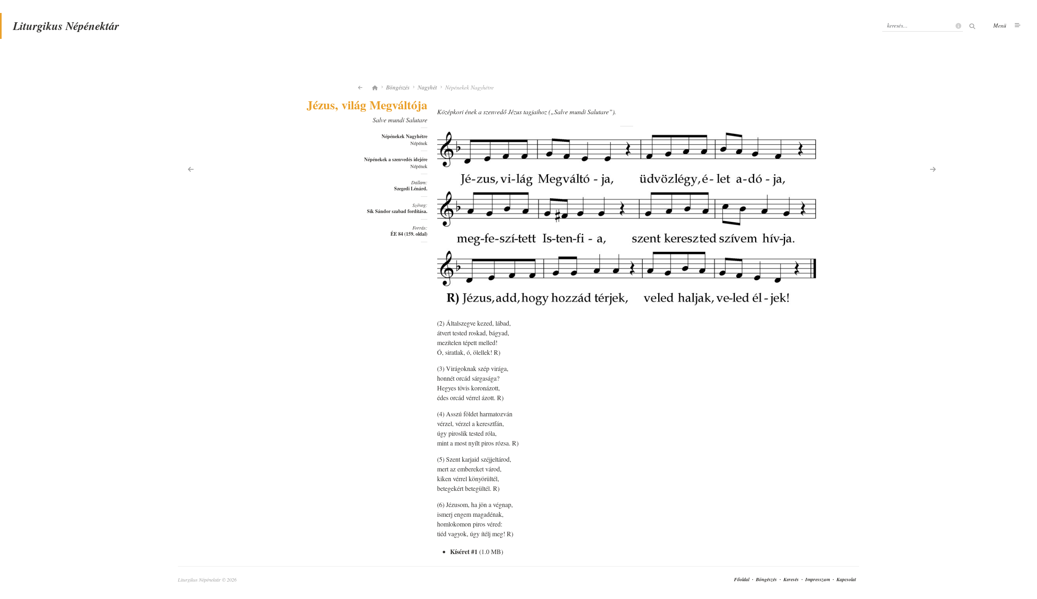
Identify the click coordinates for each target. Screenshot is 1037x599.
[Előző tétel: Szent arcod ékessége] (190, 168)
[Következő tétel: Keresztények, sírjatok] (932, 168)
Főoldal (741, 579)
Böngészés (398, 87)
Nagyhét (427, 87)
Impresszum (817, 579)
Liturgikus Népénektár (66, 26)
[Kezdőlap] (375, 87)
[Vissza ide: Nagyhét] (360, 87)
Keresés (791, 579)
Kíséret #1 (464, 551)
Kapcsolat (846, 579)
